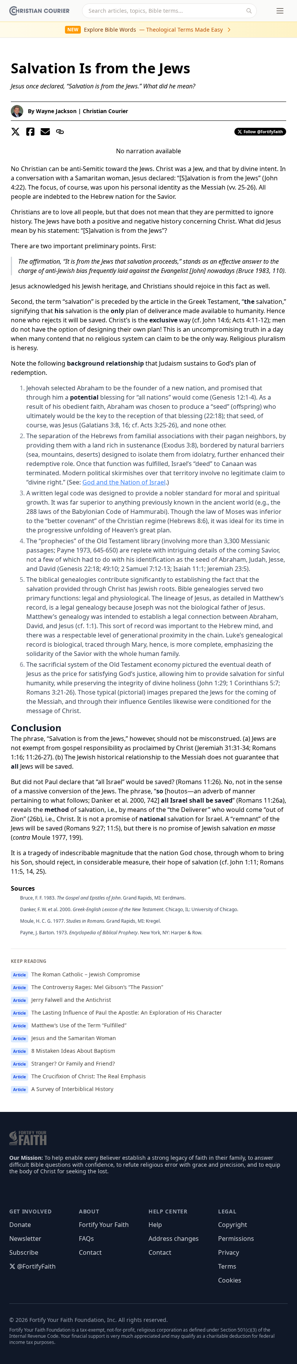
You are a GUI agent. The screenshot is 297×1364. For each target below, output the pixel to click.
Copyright (232, 1224)
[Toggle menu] (280, 11)
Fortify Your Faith (104, 1224)
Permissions (236, 1238)
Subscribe (23, 1252)
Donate (20, 1224)
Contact (90, 1252)
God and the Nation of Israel (124, 482)
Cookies (229, 1280)
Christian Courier (105, 111)
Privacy (228, 1252)
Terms (227, 1266)
